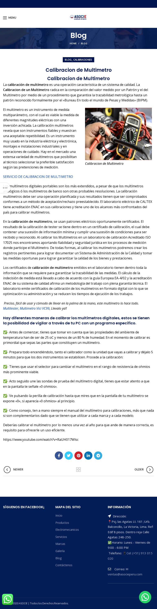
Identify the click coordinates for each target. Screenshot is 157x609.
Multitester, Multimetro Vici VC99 (26, 308)
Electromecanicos (67, 530)
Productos (62, 523)
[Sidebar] (5, 188)
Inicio (58, 515)
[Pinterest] (78, 455)
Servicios (61, 537)
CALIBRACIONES (82, 59)
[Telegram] (98, 455)
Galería (60, 551)
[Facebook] (59, 455)
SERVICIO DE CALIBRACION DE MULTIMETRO (38, 176)
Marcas (60, 544)
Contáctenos (63, 565)
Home (73, 43)
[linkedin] (88, 455)
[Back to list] (78, 470)
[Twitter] (69, 455)
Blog (84, 43)
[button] (145, 597)
